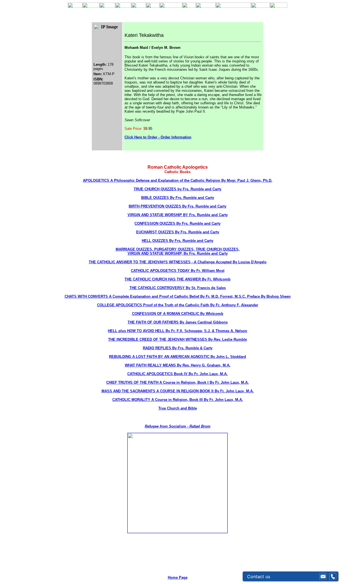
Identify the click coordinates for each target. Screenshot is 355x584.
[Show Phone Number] (332, 576)
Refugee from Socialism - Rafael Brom (178, 426)
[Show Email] (323, 576)
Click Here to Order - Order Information (158, 137)
